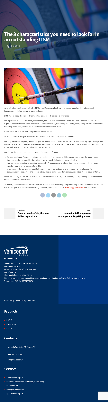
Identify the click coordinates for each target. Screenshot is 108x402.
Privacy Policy (9, 300)
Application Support (14, 377)
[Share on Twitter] (48, 195)
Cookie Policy (21, 300)
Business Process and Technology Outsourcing (25, 381)
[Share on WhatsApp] (64, 195)
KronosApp (11, 324)
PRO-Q (9, 320)
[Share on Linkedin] (59, 195)
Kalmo (9, 328)
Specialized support (14, 393)
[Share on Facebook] (42, 195)
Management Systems (15, 389)
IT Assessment (12, 385)
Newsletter (31, 300)
